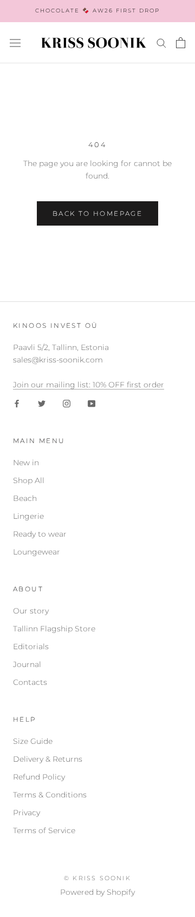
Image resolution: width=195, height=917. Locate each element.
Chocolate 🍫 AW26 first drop (97, 10)
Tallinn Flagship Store (54, 629)
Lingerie (28, 516)
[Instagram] (66, 403)
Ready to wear (40, 534)
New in (26, 462)
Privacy (26, 812)
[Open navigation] (15, 42)
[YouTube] (91, 403)
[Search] (161, 42)
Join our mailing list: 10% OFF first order (88, 385)
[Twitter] (42, 403)
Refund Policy (39, 777)
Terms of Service (44, 830)
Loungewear (36, 552)
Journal (27, 664)
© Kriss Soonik (97, 878)
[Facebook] (17, 403)
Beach (25, 498)
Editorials (31, 646)
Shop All (28, 480)
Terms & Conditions (50, 795)
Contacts (30, 682)
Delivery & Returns (47, 759)
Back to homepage (97, 213)
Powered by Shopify (97, 892)
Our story (31, 611)
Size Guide (33, 741)
